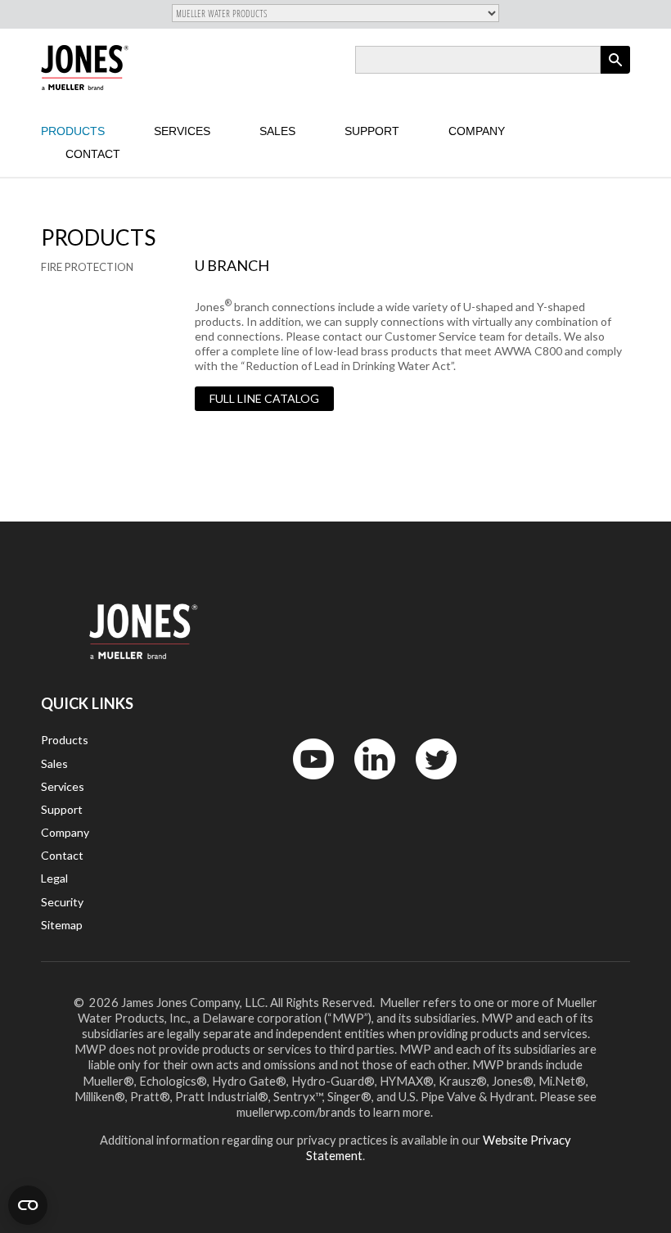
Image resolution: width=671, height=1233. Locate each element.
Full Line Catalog (264, 398)
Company (476, 131)
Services (182, 131)
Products (73, 131)
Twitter (426, 783)
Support (372, 131)
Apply (615, 73)
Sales (277, 131)
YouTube (304, 783)
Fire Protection (87, 266)
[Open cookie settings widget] (27, 1205)
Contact (92, 153)
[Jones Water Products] (84, 67)
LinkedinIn (369, 783)
